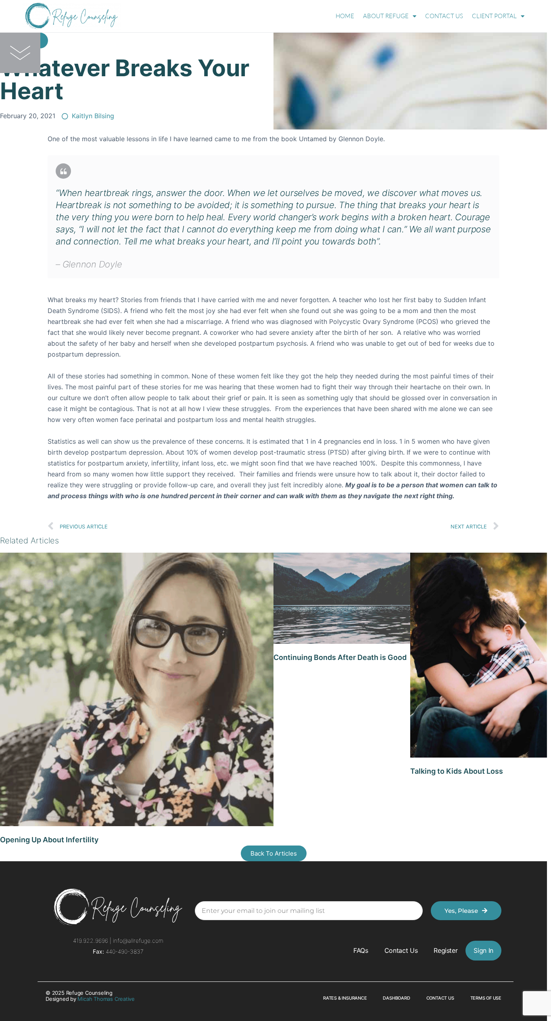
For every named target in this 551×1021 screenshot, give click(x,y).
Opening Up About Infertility (49, 839)
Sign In (483, 950)
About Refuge (386, 16)
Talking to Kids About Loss (456, 771)
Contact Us (444, 16)
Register (445, 950)
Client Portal (494, 16)
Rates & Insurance (345, 998)
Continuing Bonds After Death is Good (340, 657)
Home (345, 16)
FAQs (360, 950)
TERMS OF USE (485, 998)
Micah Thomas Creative (106, 999)
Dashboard (396, 998)
